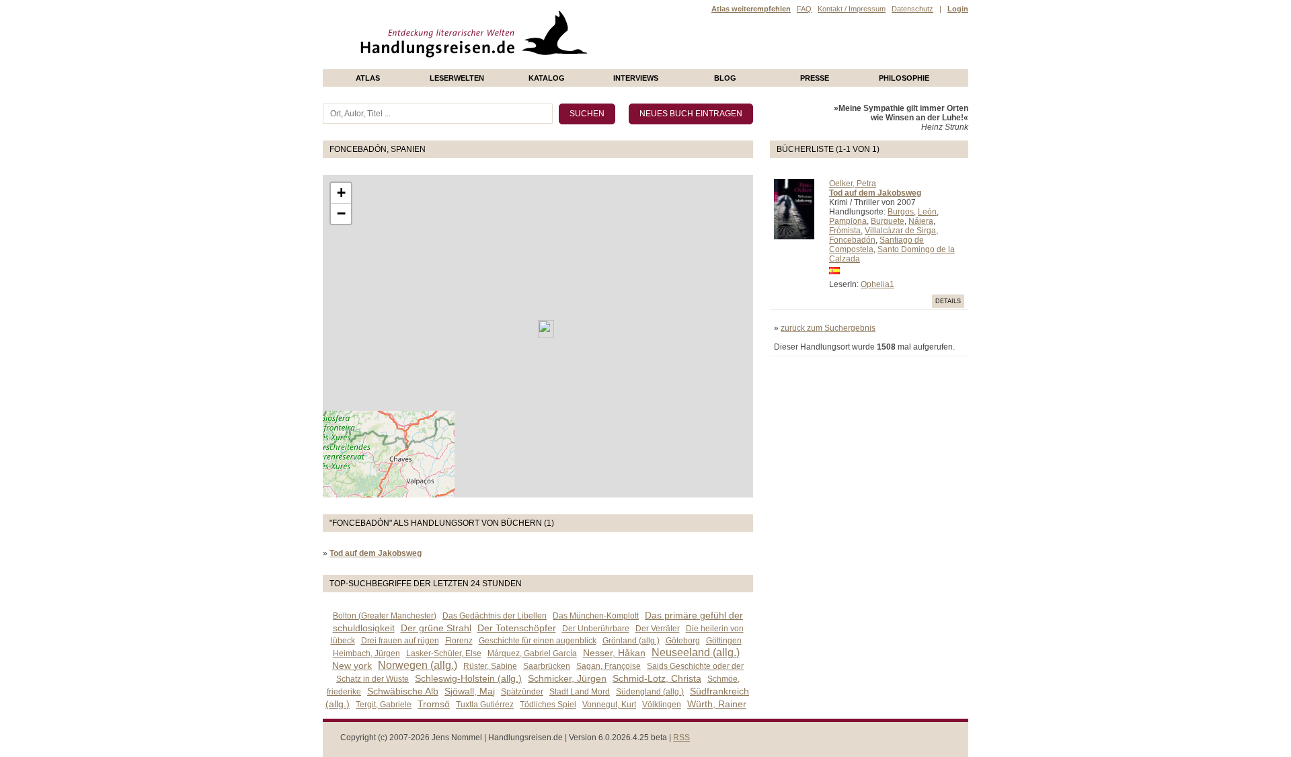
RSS (681, 737)
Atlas (368, 78)
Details (948, 301)
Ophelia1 (877, 284)
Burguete (887, 221)
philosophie (904, 78)
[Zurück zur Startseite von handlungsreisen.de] (571, 64)
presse (814, 78)
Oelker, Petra (852, 183)
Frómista (845, 230)
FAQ (804, 9)
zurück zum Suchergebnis (828, 328)
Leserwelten (457, 78)
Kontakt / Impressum (852, 9)
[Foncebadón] (546, 329)
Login (957, 9)
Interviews (635, 78)
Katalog (547, 78)
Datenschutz (912, 9)
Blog (725, 78)
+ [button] (341, 192)
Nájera (920, 221)
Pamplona (848, 221)
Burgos (901, 211)
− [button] (341, 213)
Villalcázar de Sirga (900, 230)
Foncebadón (852, 240)
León (927, 211)
